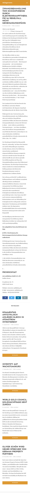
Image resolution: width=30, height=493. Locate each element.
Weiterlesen (15, 355)
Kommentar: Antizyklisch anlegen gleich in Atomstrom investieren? (13, 317)
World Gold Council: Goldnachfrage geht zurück (14, 402)
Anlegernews (7, 3)
